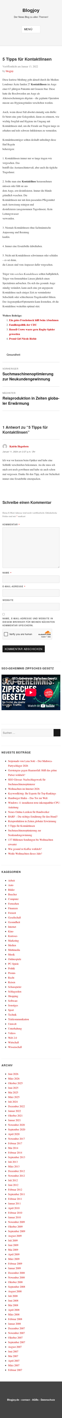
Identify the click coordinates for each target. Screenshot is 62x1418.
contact (25, 1399)
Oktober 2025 (15, 1083)
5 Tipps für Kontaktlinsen (21, 825)
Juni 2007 (13, 1351)
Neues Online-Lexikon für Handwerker (28, 812)
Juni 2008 (13, 1300)
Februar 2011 (15, 1198)
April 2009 (14, 1254)
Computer (13, 899)
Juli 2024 (13, 1101)
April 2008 (14, 1309)
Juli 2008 (13, 1296)
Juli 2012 (13, 1180)
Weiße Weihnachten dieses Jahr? (25, 853)
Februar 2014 (15, 1152)
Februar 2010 (15, 1212)
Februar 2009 (15, 1263)
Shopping (13, 996)
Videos (12, 1033)
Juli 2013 (13, 1161)
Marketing (13, 940)
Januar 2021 (14, 1120)
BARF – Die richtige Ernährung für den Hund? (33, 816)
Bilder (11, 889)
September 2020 (16, 1129)
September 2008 (16, 1286)
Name (7, 572)
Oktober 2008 (15, 1282)
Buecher (12, 894)
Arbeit (11, 880)
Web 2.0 (12, 1037)
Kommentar (11, 524)
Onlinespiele (14, 959)
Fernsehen (13, 903)
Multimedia (14, 950)
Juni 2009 (13, 1245)
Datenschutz (48, 1399)
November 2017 (16, 1138)
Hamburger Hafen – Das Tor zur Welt (27, 798)
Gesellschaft (14, 917)
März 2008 (14, 1314)
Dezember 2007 (16, 1328)
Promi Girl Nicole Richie (23, 338)
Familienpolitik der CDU (23, 325)
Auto (10, 885)
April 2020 (14, 1134)
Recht (11, 977)
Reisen (11, 982)
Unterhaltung (15, 1028)
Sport (11, 1010)
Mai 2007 (13, 1356)
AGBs (35, 1399)
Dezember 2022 (16, 1106)
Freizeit (12, 912)
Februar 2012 (15, 1189)
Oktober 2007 (15, 1337)
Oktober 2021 (15, 1115)
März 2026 (14, 1078)
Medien (12, 945)
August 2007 (15, 1346)
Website (8, 600)
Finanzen (13, 908)
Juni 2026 (13, 1074)
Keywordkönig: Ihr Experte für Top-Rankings (32, 793)
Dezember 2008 (16, 1272)
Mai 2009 (13, 1249)
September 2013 (16, 1157)
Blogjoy (31, 10)
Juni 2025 (13, 1087)
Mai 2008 (13, 1305)
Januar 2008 (14, 1323)
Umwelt (12, 1024)
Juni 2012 (13, 1185)
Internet (12, 926)
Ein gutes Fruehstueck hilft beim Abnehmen (34, 320)
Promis (11, 973)
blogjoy (10, 71)
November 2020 (16, 1124)
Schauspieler (14, 987)
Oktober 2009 (15, 1226)
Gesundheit (13, 354)
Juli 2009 (13, 1240)
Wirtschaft (13, 1042)
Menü (28, 29)
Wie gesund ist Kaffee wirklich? (25, 849)
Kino (10, 931)
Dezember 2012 (16, 1171)
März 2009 (14, 1259)
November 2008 (16, 1277)
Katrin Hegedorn (19, 446)
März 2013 (14, 1166)
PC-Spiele (13, 963)
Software (13, 1000)
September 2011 (16, 1194)
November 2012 (16, 1175)
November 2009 (16, 1222)
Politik (11, 968)
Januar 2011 (14, 1203)
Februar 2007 (15, 1370)
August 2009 (15, 1235)
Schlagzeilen (14, 991)
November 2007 (16, 1333)
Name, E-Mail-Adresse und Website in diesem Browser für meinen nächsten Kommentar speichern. (28, 622)
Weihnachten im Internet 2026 (24, 788)
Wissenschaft (15, 1047)
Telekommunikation (18, 1019)
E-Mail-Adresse (13, 586)
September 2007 (16, 1342)
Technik (12, 1014)
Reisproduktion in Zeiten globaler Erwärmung (32, 821)
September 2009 (16, 1231)
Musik (11, 954)
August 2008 (15, 1291)
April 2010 (14, 1208)
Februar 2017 (15, 1143)
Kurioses (12, 936)
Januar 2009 (14, 1268)
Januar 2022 (14, 1111)
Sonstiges (13, 1005)
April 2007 (14, 1360)
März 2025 (14, 1097)
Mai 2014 (13, 1148)
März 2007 (14, 1365)
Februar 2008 (15, 1319)
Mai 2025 (13, 1092)
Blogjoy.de (13, 1399)
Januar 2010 (14, 1217)
